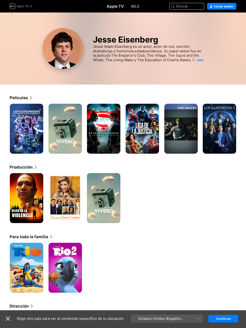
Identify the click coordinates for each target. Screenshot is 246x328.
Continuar (223, 319)
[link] (21, 97)
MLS (135, 6)
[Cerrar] (8, 318)
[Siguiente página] (241, 128)
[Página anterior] (4, 128)
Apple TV (115, 6)
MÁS (200, 60)
